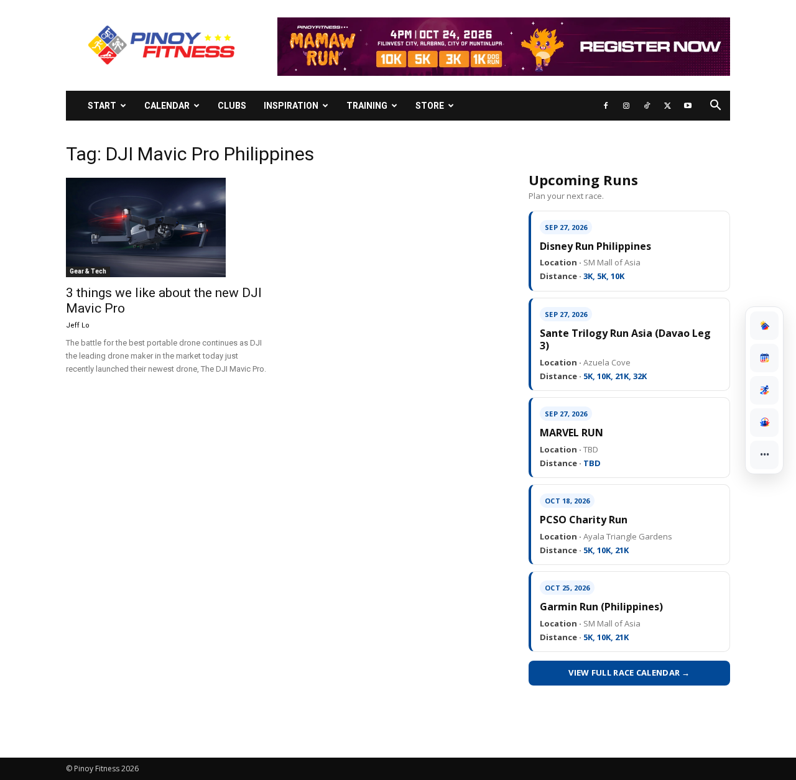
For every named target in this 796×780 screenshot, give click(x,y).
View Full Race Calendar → (629, 672)
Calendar (167, 106)
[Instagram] (626, 106)
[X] (667, 106)
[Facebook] (605, 106)
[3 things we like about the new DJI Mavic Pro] (166, 227)
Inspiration (291, 106)
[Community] (764, 422)
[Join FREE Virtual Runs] (764, 390)
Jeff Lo (78, 325)
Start (102, 106)
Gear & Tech (88, 271)
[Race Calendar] (764, 358)
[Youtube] (687, 106)
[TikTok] (646, 106)
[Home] (764, 325)
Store (429, 106)
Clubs (232, 106)
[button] (715, 106)
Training (366, 106)
